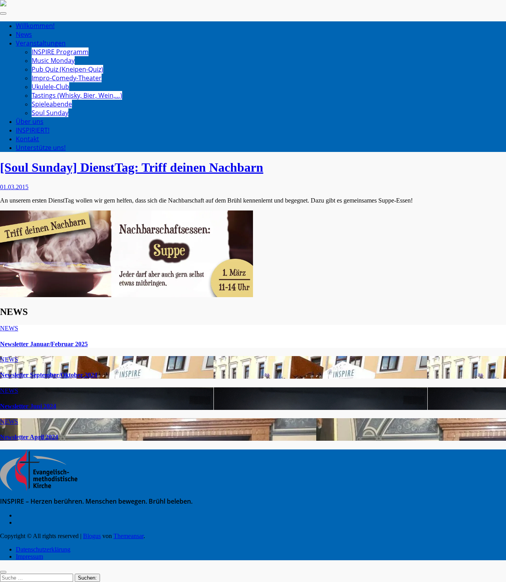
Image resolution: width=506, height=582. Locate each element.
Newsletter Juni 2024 (28, 406)
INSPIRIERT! (32, 130)
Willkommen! (35, 25)
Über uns (29, 121)
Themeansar (128, 536)
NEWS (9, 328)
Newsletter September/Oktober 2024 (48, 375)
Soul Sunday (50, 112)
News (24, 34)
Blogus (92, 536)
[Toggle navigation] (3, 13)
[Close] (3, 572)
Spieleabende (52, 104)
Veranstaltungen (41, 43)
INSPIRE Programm (60, 51)
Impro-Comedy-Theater (67, 78)
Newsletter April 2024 (29, 437)
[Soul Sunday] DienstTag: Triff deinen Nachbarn (131, 167)
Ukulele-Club (50, 86)
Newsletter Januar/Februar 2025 (44, 344)
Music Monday (53, 60)
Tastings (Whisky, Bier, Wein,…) (77, 95)
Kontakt (27, 139)
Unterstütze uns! (41, 147)
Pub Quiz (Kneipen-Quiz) (67, 69)
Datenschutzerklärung (43, 549)
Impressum (29, 556)
